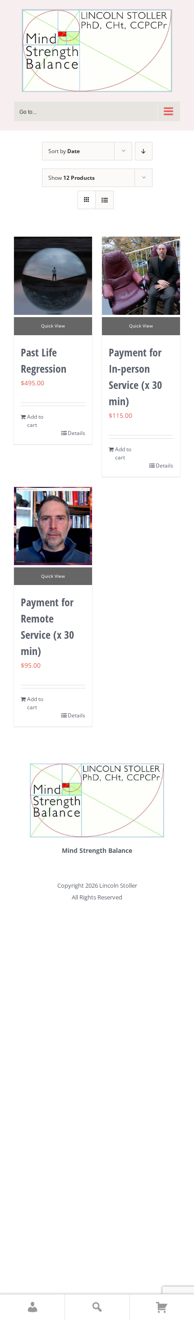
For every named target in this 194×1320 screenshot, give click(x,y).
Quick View (53, 326)
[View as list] (104, 200)
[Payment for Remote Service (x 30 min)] (53, 526)
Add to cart (35, 421)
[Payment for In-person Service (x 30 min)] (141, 276)
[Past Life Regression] (53, 276)
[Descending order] (143, 151)
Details (76, 433)
